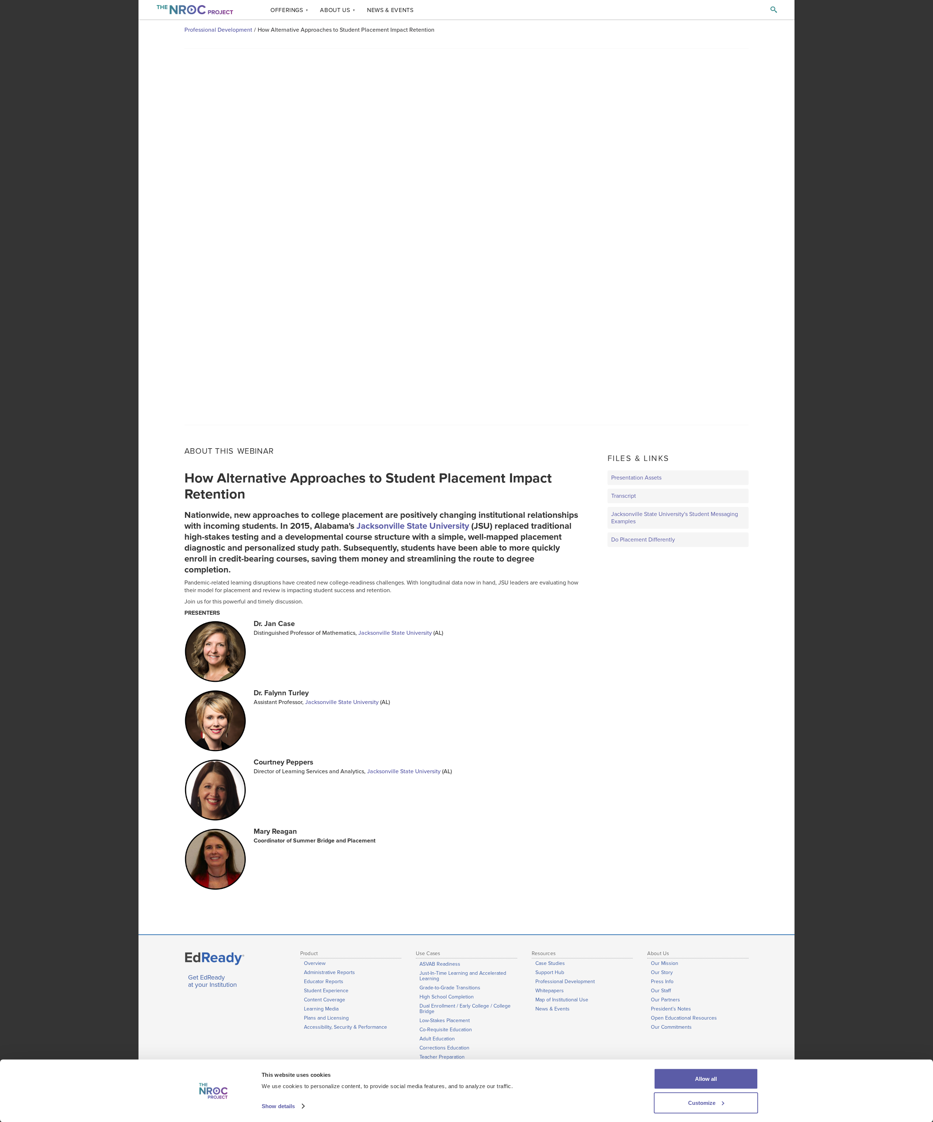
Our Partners (665, 1000)
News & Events (552, 1009)
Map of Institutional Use (561, 1000)
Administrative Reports (329, 972)
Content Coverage (324, 1000)
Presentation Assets (636, 477)
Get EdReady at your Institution (212, 981)
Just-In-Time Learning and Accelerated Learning (462, 976)
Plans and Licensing (326, 1018)
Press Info (662, 981)
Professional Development (218, 30)
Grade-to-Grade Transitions (449, 988)
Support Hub (549, 972)
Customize (701, 1102)
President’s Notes (671, 1009)
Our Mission (664, 963)
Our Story (662, 972)
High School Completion (446, 997)
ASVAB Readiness (439, 964)
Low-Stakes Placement (444, 1020)
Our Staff (661, 991)
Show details (278, 1106)
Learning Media (321, 1009)
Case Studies (550, 963)
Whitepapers (549, 991)
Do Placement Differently (643, 539)
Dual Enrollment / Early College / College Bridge (465, 1009)
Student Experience (326, 991)
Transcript (623, 496)
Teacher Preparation (442, 1057)
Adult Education (437, 1039)
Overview (314, 963)
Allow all (706, 1079)
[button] (289, 10)
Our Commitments (671, 1027)
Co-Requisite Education (445, 1030)
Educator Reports (323, 981)
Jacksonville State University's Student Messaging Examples (674, 518)
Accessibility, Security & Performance (345, 1027)
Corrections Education (444, 1048)
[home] (195, 9)
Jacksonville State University (412, 526)
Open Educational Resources (684, 1018)
